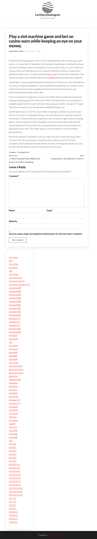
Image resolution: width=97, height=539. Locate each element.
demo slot (13, 376)
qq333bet (13, 406)
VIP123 (12, 505)
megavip (13, 417)
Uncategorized (23, 152)
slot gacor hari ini (16, 281)
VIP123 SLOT (15, 474)
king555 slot (14, 464)
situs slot (13, 389)
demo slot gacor (16, 369)
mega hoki (13, 396)
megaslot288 (15, 288)
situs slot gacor (16, 277)
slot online (13, 264)
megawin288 (15, 305)
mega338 (13, 335)
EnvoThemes (53, 535)
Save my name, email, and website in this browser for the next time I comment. (46, 234)
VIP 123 (12, 498)
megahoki (13, 383)
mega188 (13, 430)
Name (12, 210)
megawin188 (15, 379)
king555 (12, 444)
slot (10, 260)
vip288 (12, 423)
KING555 (13, 512)
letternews (31, 51)
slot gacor (13, 257)
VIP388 (50, 77)
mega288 (13, 352)
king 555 (13, 454)
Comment (14, 176)
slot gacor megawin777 (19, 284)
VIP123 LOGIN (15, 488)
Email (50, 210)
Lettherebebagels (47, 15)
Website (13, 221)
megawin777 (15, 318)
